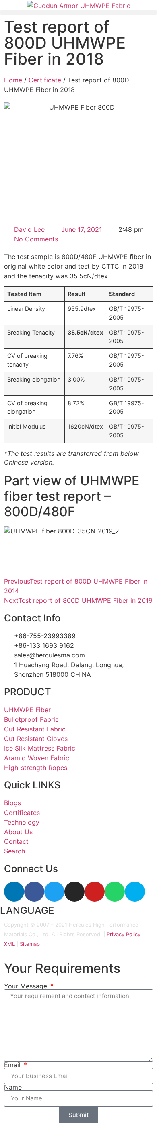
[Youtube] (95, 892)
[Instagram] (74, 892)
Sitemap (30, 944)
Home (13, 80)
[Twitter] (54, 892)
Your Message (26, 986)
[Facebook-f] (34, 892)
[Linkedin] (14, 892)
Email (13, 1065)
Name (13, 1087)
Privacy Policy (123, 934)
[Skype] (135, 892)
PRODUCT (27, 692)
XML (9, 944)
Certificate (45, 80)
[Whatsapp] (115, 892)
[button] (78, 12)
